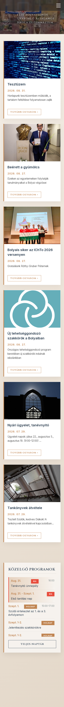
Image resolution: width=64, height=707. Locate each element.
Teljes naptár (32, 644)
